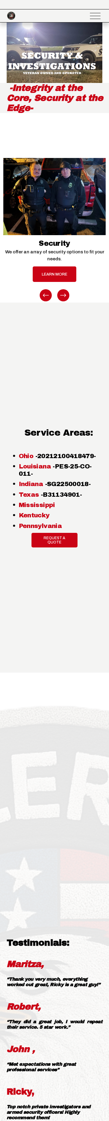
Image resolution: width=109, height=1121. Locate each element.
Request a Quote (54, 540)
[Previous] (45, 295)
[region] (54, 230)
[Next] (63, 295)
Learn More (54, 274)
